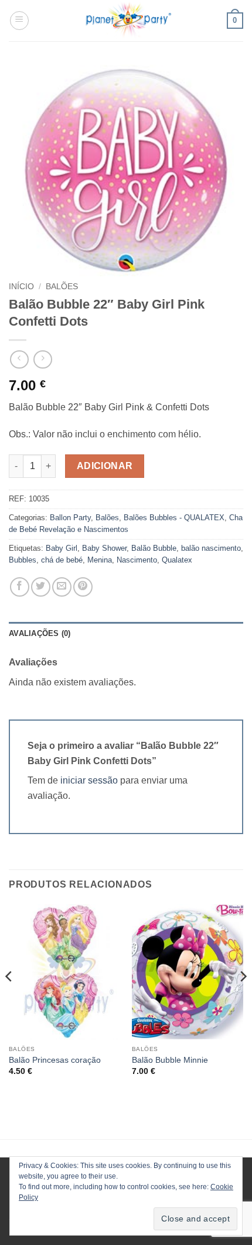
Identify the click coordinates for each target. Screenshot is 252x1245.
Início (21, 286)
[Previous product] (42, 359)
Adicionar (105, 466)
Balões (62, 286)
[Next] (243, 1000)
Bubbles (22, 559)
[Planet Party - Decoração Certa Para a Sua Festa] (128, 20)
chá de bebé (62, 559)
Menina (99, 559)
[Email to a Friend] (61, 587)
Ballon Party (70, 517)
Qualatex (177, 559)
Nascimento (137, 559)
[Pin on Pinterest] (83, 587)
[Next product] (19, 359)
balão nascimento (211, 548)
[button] (19, 20)
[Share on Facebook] (19, 587)
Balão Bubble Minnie (170, 1060)
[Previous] (9, 1000)
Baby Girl (61, 548)
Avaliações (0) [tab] (40, 633)
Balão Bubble (153, 548)
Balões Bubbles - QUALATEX (174, 517)
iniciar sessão (89, 780)
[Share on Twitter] (40, 587)
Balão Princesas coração (55, 1060)
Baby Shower (104, 548)
